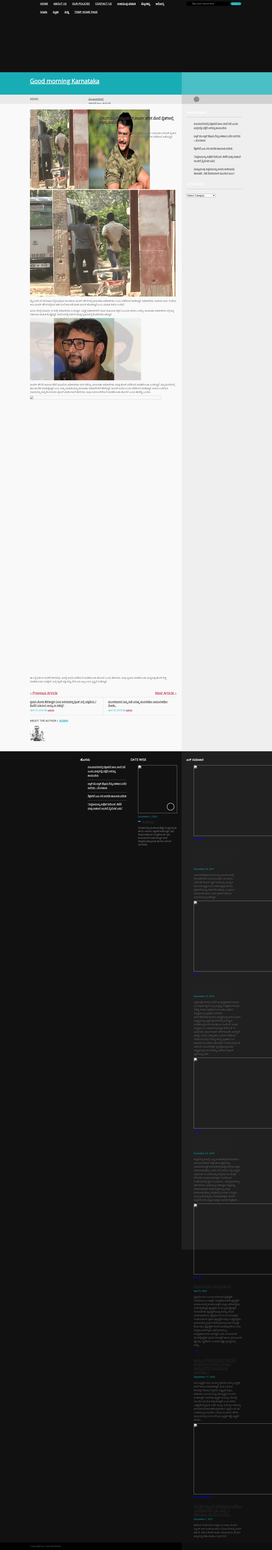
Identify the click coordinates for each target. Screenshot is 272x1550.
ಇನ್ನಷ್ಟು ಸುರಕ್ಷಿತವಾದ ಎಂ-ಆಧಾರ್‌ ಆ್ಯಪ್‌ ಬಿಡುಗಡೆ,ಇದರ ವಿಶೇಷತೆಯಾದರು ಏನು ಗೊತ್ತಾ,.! (216, 987)
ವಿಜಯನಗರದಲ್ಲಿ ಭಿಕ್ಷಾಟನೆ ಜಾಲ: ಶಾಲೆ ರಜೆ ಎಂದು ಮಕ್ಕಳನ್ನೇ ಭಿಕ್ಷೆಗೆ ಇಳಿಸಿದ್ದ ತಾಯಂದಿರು (106, 771)
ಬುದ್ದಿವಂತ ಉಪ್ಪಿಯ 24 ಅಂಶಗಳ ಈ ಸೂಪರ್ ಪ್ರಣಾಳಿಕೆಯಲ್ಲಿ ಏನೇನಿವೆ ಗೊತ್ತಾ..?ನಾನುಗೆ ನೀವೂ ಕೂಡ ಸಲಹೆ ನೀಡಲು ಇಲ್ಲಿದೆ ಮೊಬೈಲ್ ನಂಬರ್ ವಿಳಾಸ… (216, 856)
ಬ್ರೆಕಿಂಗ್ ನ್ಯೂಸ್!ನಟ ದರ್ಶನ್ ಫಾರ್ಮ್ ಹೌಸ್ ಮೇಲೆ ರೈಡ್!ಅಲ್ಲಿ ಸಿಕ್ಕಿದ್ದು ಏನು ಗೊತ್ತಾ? (136, 120)
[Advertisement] (136, 44)
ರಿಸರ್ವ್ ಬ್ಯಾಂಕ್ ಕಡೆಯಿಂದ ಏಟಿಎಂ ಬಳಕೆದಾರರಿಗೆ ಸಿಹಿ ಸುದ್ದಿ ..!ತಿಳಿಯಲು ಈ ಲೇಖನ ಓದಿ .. (218, 1510)
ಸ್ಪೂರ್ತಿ (56, 12)
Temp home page (86, 12)
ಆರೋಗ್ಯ (160, 3)
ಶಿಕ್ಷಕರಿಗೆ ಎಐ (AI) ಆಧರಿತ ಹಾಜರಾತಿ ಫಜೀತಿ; (213, 148)
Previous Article (44, 693)
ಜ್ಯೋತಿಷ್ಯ (145, 3)
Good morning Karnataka (64, 81)
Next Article (166, 693)
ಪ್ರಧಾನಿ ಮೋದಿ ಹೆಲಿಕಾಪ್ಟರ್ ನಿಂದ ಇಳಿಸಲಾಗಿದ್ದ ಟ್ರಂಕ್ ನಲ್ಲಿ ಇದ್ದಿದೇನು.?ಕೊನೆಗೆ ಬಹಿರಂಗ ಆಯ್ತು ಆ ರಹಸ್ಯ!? (63, 703)
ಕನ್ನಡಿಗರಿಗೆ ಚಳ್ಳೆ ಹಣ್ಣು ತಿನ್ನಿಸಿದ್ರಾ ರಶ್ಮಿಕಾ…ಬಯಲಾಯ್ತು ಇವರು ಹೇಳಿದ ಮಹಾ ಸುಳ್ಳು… (215, 1144)
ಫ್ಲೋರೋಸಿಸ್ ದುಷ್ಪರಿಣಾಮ (212, 1286)
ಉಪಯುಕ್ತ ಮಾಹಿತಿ (126, 3)
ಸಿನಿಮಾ (43, 12)
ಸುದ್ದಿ (66, 12)
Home (44, 3)
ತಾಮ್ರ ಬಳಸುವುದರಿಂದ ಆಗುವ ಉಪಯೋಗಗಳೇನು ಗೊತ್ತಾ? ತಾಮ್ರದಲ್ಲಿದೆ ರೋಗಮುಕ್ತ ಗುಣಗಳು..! (215, 1366)
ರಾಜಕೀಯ (198, 838)
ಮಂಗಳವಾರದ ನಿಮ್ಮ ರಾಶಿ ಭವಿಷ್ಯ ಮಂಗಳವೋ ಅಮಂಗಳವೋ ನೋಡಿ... (138, 703)
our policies (81, 3)
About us (60, 3)
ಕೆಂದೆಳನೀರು (148, 822)
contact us (103, 3)
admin (121, 128)
